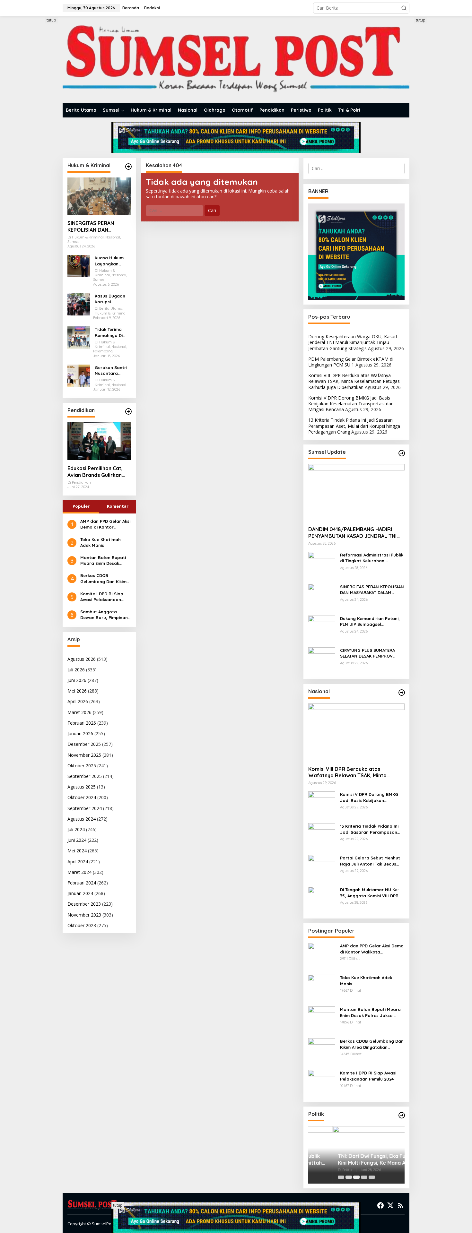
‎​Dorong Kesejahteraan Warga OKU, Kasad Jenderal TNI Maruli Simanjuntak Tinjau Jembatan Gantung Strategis (352, 342)
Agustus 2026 (81, 659)
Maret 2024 (79, 872)
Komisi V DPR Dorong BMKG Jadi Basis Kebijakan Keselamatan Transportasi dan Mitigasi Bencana (351, 403)
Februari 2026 (81, 723)
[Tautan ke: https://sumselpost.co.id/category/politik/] (402, 1115)
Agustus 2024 (81, 819)
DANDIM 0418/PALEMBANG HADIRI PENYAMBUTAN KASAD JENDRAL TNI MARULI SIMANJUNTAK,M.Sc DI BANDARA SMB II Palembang (352, 532)
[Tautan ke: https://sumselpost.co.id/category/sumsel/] (402, 453)
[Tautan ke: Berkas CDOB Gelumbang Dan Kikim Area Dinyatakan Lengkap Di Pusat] (321, 1051)
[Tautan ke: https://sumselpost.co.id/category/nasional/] (402, 692)
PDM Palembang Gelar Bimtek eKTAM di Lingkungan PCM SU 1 (350, 362)
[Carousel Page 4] (364, 1177)
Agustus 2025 (81, 787)
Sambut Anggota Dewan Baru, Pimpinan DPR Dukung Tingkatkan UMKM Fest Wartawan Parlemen (105, 614)
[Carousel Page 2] (348, 1177)
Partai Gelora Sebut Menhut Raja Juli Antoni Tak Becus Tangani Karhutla (370, 861)
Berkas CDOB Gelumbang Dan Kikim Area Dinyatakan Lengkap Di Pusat (103, 578)
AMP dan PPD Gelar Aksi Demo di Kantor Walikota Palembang (105, 524)
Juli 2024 (76, 829)
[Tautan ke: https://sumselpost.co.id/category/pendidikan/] (128, 411)
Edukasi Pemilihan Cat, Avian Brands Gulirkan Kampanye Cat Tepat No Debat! (97, 472)
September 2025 (84, 776)
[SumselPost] (236, 59)
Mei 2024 (77, 851)
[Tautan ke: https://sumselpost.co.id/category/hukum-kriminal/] (128, 166)
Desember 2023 (84, 904)
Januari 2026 (80, 733)
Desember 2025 (84, 744)
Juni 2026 (76, 680)
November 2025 (84, 755)
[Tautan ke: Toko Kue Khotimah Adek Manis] (321, 988)
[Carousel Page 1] (341, 1177)
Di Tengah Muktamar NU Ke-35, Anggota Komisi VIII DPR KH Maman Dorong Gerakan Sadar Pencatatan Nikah (370, 892)
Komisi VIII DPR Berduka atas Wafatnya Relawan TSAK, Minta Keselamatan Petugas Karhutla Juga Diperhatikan (354, 381)
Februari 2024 (81, 883)
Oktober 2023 (81, 925)
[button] (403, 8)
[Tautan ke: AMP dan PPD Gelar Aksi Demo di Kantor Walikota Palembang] (321, 956)
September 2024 (84, 808)
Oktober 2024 (81, 797)
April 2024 (77, 861)
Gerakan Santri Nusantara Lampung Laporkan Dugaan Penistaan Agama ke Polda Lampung (112, 370)
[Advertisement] (38, 113)
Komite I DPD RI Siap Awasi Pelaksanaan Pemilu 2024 (101, 596)
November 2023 (84, 915)
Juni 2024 (76, 840)
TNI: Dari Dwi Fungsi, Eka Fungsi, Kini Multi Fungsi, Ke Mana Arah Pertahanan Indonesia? (352, 1159)
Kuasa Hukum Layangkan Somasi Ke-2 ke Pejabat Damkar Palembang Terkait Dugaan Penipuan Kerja (112, 260)
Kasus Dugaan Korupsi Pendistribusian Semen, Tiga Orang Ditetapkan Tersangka (111, 299)
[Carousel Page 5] (372, 1177)
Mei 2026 (77, 691)
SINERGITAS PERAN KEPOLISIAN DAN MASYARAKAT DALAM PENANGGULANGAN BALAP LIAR (93, 226)
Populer (81, 506)
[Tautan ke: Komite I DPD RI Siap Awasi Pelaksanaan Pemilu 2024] (321, 1083)
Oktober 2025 (81, 766)
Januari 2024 (80, 893)
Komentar (117, 506)
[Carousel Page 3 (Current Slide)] (356, 1177)
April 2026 (77, 701)
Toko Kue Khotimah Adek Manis (100, 542)
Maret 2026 (79, 712)
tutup (51, 20)
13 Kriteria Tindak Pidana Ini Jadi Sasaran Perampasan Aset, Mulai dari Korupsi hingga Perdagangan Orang (354, 426)
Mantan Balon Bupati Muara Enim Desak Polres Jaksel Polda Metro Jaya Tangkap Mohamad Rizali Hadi (103, 560)
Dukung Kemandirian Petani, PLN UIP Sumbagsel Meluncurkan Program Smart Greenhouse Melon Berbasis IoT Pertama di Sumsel (371, 621)
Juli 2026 (76, 670)
